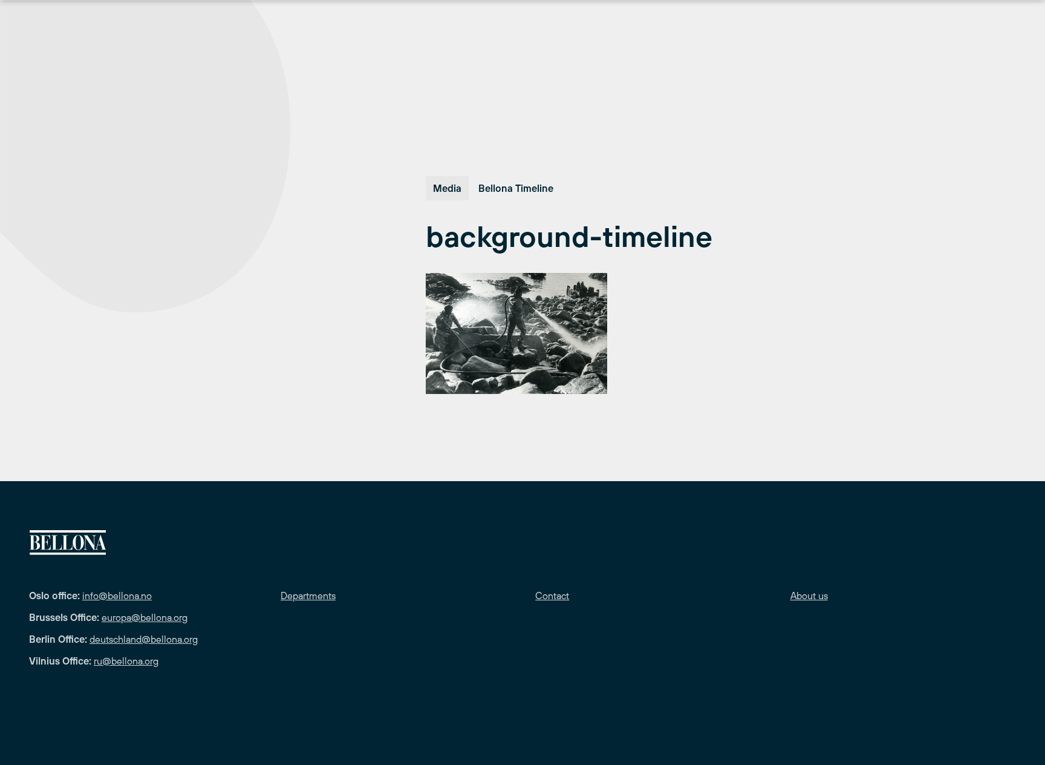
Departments (308, 595)
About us (809, 595)
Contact (552, 595)
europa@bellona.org (144, 617)
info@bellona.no (117, 595)
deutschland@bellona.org (144, 639)
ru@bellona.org (126, 660)
